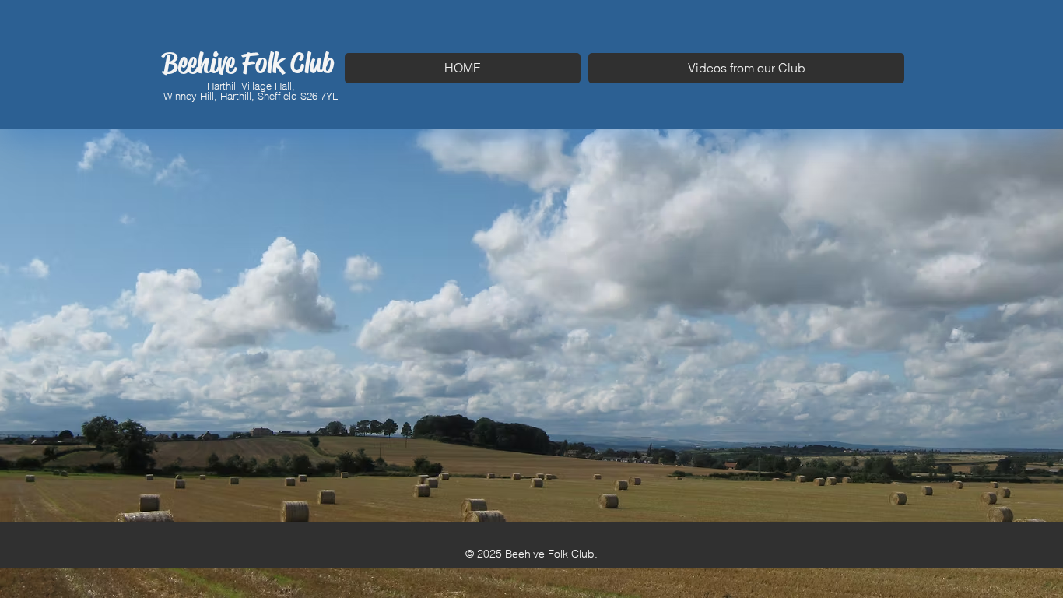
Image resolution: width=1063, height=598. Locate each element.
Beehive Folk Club (248, 63)
